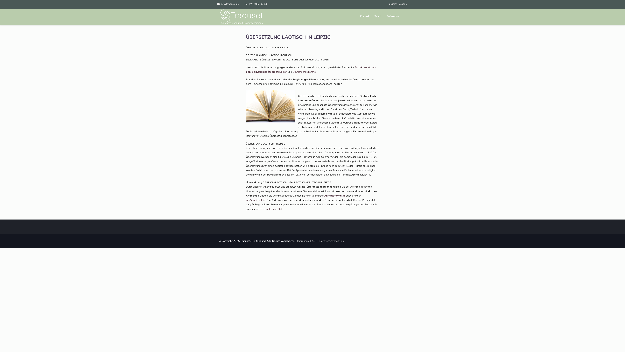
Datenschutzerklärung (331, 241)
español (403, 4)
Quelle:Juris (273, 209)
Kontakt (364, 16)
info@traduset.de (230, 4)
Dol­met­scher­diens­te (304, 72)
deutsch (393, 4)
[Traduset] (242, 17)
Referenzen (393, 16)
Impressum (303, 241)
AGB (314, 241)
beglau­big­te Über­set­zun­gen (269, 72)
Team (378, 16)
